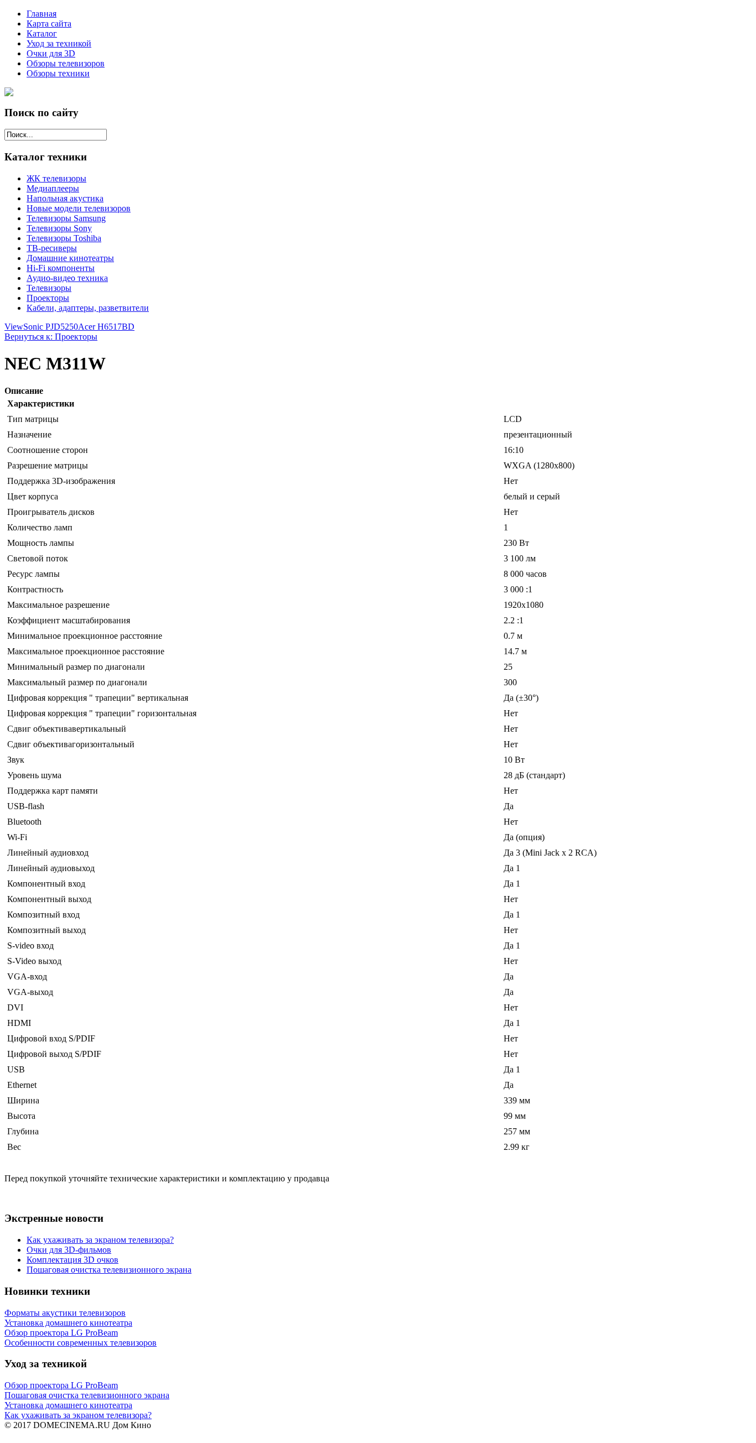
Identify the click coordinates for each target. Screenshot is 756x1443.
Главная (41, 13)
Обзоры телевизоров (66, 63)
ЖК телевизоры (56, 178)
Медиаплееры (53, 188)
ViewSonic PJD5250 (41, 326)
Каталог (42, 33)
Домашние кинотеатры (70, 258)
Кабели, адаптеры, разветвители (88, 307)
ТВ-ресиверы (52, 248)
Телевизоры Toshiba (64, 238)
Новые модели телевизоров (79, 208)
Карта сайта (49, 23)
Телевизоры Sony (59, 228)
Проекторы (48, 298)
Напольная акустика (65, 198)
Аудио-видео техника (67, 278)
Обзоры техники (58, 73)
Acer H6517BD (106, 326)
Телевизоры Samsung (66, 218)
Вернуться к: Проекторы (50, 336)
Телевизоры (49, 288)
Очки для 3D (51, 53)
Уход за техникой (59, 43)
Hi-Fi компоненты (61, 268)
